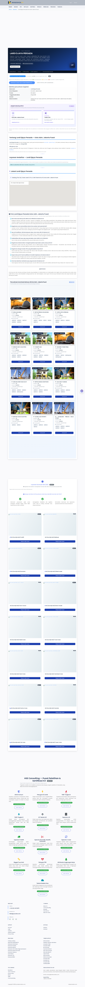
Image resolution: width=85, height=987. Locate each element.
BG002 (14, 355)
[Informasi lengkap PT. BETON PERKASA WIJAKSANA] (42, 300)
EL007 (18, 356)
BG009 (19, 322)
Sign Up (75, 2)
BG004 (14, 320)
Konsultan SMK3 (46, 945)
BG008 (14, 322)
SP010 (40, 320)
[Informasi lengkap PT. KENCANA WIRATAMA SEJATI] (20, 370)
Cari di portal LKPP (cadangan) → (45, 82)
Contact (10, 930)
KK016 (68, 355)
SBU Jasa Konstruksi (47, 950)
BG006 (19, 320)
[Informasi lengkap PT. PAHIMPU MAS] (42, 335)
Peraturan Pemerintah (13, 944)
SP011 (44, 320)
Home (10, 9)
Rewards (45, 909)
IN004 (20, 391)
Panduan (59, 7)
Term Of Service (11, 971)
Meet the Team (46, 912)
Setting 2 (45, 929)
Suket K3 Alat (46, 953)
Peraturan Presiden (12, 945)
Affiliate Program (11, 932)
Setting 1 (45, 927)
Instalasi (26, 7)
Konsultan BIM (46, 961)
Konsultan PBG (46, 958)
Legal (9, 929)
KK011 (58, 356)
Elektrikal (32, 7)
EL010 (40, 356)
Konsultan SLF (46, 960)
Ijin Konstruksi (46, 947)
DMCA (9, 975)
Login (71, 2)
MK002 (14, 391)
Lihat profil (20, 326)
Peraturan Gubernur (12, 952)
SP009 (57, 355)
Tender (10, 7)
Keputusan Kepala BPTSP (13, 942)
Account (10, 927)
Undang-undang (11, 941)
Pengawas (53, 7)
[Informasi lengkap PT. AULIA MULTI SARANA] (64, 370)
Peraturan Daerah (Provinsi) (14, 950)
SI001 (35, 426)
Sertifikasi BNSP (46, 963)
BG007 (24, 320)
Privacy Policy (11, 934)
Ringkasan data (15, 66)
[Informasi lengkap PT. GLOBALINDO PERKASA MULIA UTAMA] (64, 405)
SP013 (49, 320)
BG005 (19, 390)
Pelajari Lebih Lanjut (25, 541)
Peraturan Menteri (12, 947)
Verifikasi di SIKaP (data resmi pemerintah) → (22, 82)
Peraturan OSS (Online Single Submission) (17, 949)
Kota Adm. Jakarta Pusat (49, 142)
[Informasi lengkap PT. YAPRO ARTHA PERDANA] (64, 300)
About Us (45, 906)
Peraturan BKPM (11, 957)
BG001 (57, 390)
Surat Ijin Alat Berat (47, 949)
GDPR (9, 976)
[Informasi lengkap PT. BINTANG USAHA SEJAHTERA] (20, 405)
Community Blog (47, 907)
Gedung (16, 7)
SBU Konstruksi (46, 955)
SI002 (57, 322)
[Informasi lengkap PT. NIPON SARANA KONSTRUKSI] (42, 370)
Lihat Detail (19, 807)
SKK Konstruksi (46, 941)
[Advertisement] (42, 20)
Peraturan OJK (11, 955)
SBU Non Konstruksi (47, 957)
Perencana (46, 7)
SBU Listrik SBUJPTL (47, 952)
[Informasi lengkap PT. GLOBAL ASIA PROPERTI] (42, 405)
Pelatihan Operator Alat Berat (49, 942)
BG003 (19, 355)
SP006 (35, 320)
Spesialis (39, 7)
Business (15, 9)
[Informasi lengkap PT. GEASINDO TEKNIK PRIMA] (64, 335)
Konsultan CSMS (46, 944)
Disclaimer (10, 970)
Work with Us (46, 911)
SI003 (18, 424)
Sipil (21, 7)
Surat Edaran (11, 953)
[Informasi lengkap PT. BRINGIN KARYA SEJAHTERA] (20, 335)
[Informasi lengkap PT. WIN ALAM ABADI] (20, 300)
